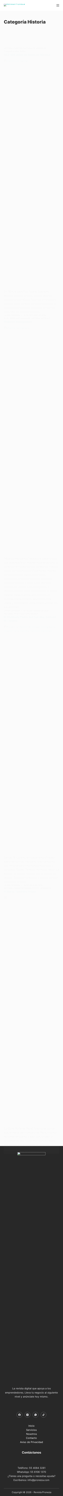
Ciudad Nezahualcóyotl (26, 888)
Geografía (45, 888)
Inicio (31, 1425)
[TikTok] (43, 1415)
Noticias (45, 318)
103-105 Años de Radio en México (27, 54)
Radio (23, 51)
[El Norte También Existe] (31, 1011)
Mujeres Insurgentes (18, 321)
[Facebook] (19, 1415)
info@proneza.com (38, 1480)
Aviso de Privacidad (31, 1442)
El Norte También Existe (20, 891)
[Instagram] (27, 1415)
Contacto (31, 1437)
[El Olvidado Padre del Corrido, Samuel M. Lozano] (31, 740)
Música (34, 614)
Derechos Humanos (20, 318)
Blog (6, 318)
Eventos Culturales (24, 48)
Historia (8, 48)
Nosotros (31, 1433)
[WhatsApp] (35, 1415)
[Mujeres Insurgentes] (31, 441)
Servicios (31, 1429)
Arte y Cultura (22, 614)
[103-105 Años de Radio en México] (31, 174)
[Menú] (57, 5)
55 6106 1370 (38, 1471)
